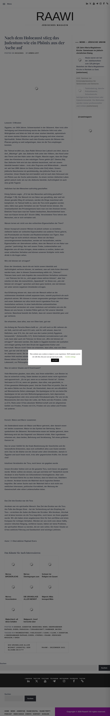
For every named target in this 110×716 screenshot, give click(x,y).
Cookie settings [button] (70, 357)
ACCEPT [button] (55, 360)
